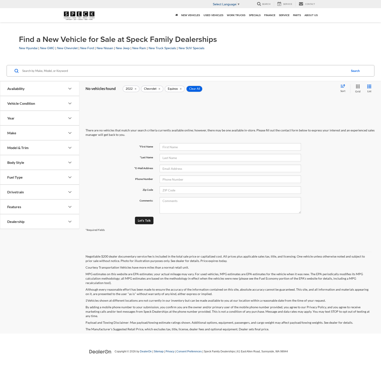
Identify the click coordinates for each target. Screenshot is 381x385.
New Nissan (105, 48)
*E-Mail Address (143, 168)
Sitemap (159, 351)
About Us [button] (311, 15)
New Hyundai (28, 48)
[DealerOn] (100, 351)
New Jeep (123, 48)
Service (284, 15)
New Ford (87, 48)
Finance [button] (269, 15)
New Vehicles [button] (190, 15)
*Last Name (146, 157)
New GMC (47, 48)
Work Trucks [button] (236, 15)
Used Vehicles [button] (213, 15)
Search (355, 71)
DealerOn (146, 351)
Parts (297, 15)
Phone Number (144, 179)
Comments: (146, 200)
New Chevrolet (67, 48)
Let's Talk (144, 220)
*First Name (146, 146)
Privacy (170, 351)
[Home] (176, 15)
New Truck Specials (162, 48)
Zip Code (148, 189)
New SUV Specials (191, 48)
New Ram (139, 48)
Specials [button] (255, 15)
